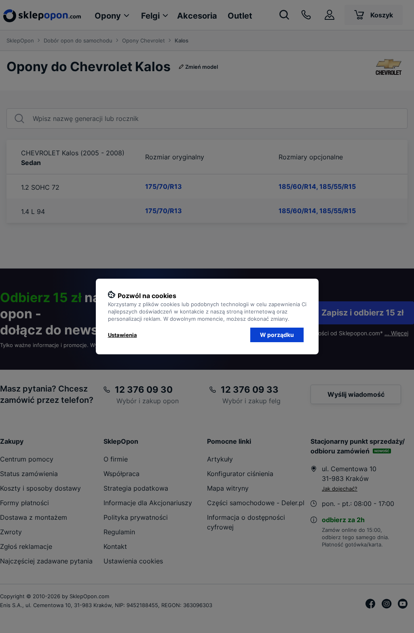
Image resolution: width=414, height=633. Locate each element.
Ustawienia (122, 335)
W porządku (277, 334)
